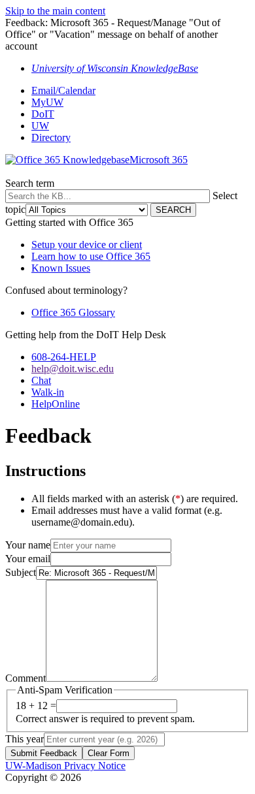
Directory (51, 137)
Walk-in (47, 392)
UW (40, 125)
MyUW (47, 102)
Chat (41, 380)
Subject (20, 572)
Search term (29, 183)
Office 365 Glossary (73, 312)
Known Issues (60, 268)
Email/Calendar (63, 90)
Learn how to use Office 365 (90, 256)
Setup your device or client (86, 244)
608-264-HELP (63, 356)
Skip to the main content (55, 10)
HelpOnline (55, 403)
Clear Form (108, 753)
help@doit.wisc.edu (72, 368)
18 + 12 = (36, 705)
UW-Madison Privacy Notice (65, 765)
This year (24, 738)
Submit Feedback (43, 753)
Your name (27, 544)
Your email (27, 558)
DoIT (42, 113)
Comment (25, 678)
